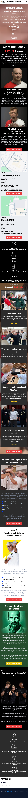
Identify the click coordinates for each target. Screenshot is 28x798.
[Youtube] (9, 785)
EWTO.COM (12, 792)
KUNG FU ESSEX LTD (11, 791)
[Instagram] (6, 785)
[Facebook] (2, 785)
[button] (26, 1)
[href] (14, 162)
